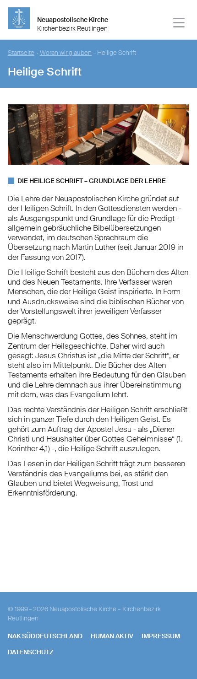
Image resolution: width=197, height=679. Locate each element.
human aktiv (112, 636)
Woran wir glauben (66, 53)
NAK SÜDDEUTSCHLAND (45, 636)
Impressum (161, 636)
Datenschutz (31, 652)
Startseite (21, 53)
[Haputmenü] (179, 24)
